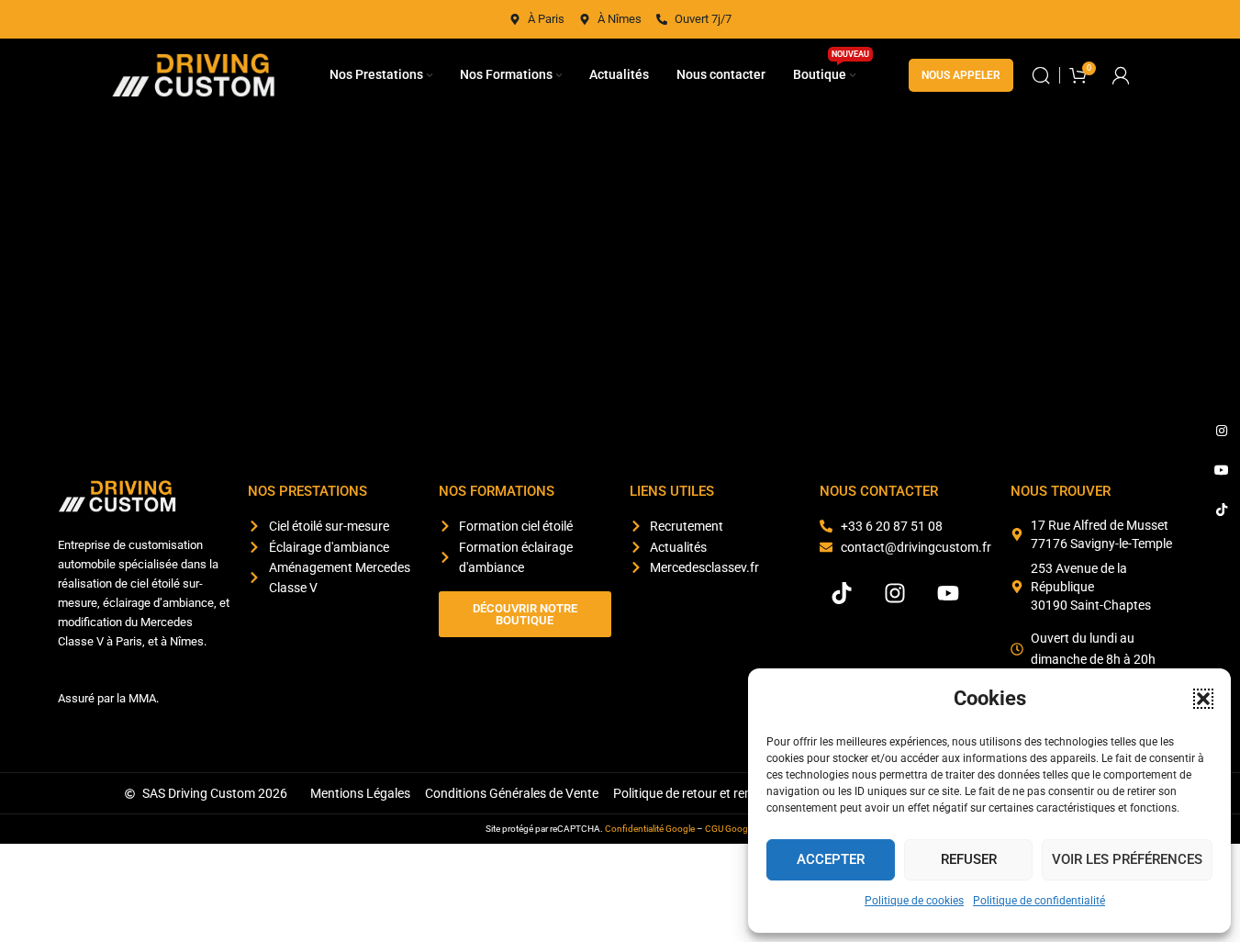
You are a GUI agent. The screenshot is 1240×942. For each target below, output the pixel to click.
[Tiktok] (842, 593)
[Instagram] (895, 593)
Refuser (969, 859)
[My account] (1120, 75)
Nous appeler (961, 75)
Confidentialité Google (650, 829)
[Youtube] (948, 593)
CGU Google (729, 829)
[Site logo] (193, 74)
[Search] (1040, 75)
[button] (1203, 699)
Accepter (831, 859)
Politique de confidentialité (1039, 900)
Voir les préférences (1127, 859)
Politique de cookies (914, 900)
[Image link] (117, 495)
